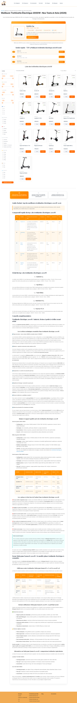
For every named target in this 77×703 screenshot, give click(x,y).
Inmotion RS (36, 90)
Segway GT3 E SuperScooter (69, 118)
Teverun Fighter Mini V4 (67, 145)
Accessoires (53, 693)
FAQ (19, 701)
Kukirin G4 (65, 90)
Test (22, 96)
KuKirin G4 (22, 221)
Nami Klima (51, 118)
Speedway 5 (51, 145)
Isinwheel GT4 (51, 90)
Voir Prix (28, 96)
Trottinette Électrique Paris (33, 695)
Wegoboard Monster (38, 145)
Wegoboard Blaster (23, 173)
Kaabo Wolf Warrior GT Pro (25, 145)
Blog (42, 693)
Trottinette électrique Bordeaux (34, 701)
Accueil (2, 10)
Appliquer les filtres (8, 182)
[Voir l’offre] (19, 32)
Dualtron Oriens (23, 90)
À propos (19, 695)
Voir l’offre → (62, 51)
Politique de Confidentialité (22, 697)
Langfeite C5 (22, 118)
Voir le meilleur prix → (32, 37)
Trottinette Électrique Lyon (33, 699)
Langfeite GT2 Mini (38, 118)
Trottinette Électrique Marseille (34, 697)
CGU (19, 699)
